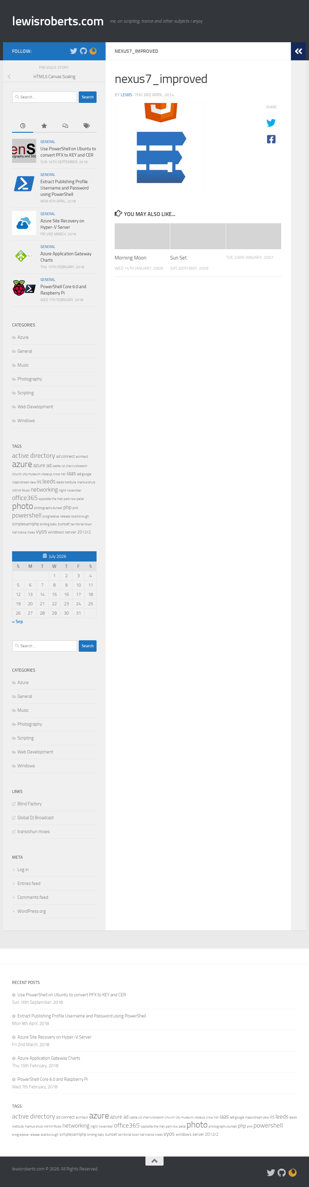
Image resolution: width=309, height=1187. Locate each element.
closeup (46, 474)
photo (22, 506)
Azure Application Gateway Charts (49, 1058)
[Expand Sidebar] (298, 51)
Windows (26, 420)
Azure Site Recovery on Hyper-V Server (54, 1037)
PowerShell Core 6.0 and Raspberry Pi (53, 1079)
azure (22, 464)
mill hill (16, 490)
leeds (49, 481)
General (47, 142)
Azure (23, 337)
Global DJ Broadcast (36, 817)
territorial (77, 524)
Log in (23, 869)
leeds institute (66, 482)
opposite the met (51, 499)
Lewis (126, 94)
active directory (33, 455)
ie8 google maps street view (249, 1117)
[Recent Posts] (22, 126)
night (62, 490)
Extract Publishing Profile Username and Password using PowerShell (64, 188)
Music (23, 365)
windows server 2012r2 (69, 532)
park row (70, 499)
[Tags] (86, 126)
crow (56, 474)
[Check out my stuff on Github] (83, 51)
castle (57, 466)
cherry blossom (76, 466)
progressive (51, 516)
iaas (71, 473)
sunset (64, 524)
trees (31, 532)
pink (75, 508)
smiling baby (48, 524)
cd (63, 466)
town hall (138, 1135)
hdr (63, 474)
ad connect (65, 456)
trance (22, 532)
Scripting (26, 393)
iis (39, 482)
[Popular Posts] (43, 126)
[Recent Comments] (64, 126)
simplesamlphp (25, 524)
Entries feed (29, 883)
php (67, 507)
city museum (31, 474)
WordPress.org (32, 911)
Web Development (35, 406)
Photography (30, 379)
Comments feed (33, 897)
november (74, 490)
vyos (41, 531)
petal (80, 499)
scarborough (80, 516)
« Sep (17, 621)
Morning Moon (130, 258)
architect (82, 457)
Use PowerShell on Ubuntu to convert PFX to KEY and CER (72, 995)
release (65, 516)
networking (44, 489)
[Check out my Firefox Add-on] (93, 51)
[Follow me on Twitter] (73, 51)
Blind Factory (30, 804)
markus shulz (86, 482)
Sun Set (178, 258)
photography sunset (48, 508)
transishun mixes (34, 831)
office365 (25, 497)
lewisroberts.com (58, 21)
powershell (27, 515)
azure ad (42, 465)
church (17, 474)
